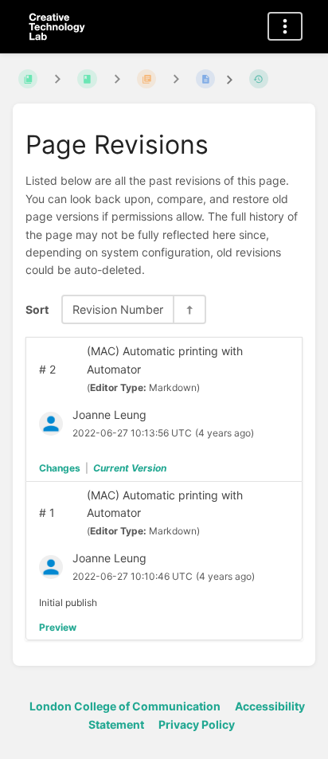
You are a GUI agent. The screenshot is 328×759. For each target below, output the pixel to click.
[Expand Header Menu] (285, 26)
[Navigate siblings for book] (57, 78)
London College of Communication (125, 706)
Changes (59, 468)
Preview (57, 627)
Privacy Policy (196, 724)
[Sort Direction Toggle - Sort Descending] (189, 309)
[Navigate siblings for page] (176, 78)
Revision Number (117, 309)
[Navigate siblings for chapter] (117, 78)
